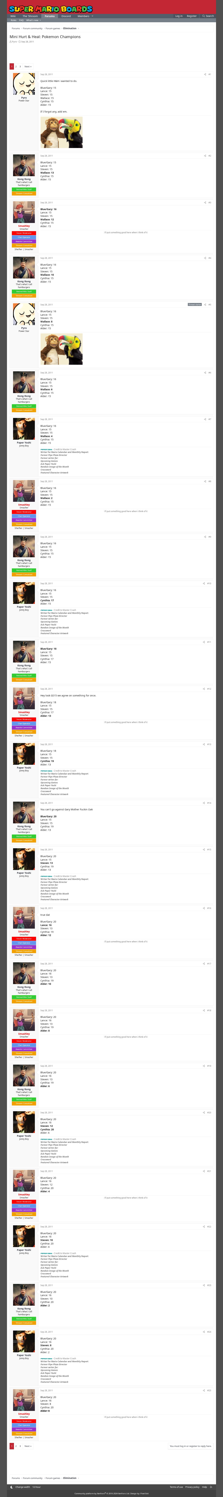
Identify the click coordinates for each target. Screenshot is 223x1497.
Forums (50, 16)
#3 (210, 202)
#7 (210, 419)
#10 (209, 583)
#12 (209, 688)
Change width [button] (23, 1486)
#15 (209, 849)
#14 (209, 802)
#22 (209, 1226)
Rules (13, 20)
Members (83, 16)
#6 (210, 372)
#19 (209, 1065)
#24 (209, 1331)
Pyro (14, 41)
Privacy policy (192, 1486)
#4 (210, 258)
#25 (209, 1390)
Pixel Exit (144, 1493)
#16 (209, 908)
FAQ (21, 20)
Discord (66, 16)
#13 (209, 744)
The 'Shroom (30, 16)
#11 (209, 642)
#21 (209, 1171)
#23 (209, 1285)
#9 (210, 536)
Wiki (13, 16)
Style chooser (12, 1487)
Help (204, 1486)
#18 (209, 1010)
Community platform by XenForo (102, 1493)
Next (27, 66)
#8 (210, 481)
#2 (210, 155)
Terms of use (176, 1486)
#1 (210, 74)
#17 (209, 963)
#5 (210, 304)
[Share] (205, 75)
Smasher (29, 249)
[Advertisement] (111, 53)
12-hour (36, 1486)
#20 (209, 1112)
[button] (92, 16)
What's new (32, 20)
